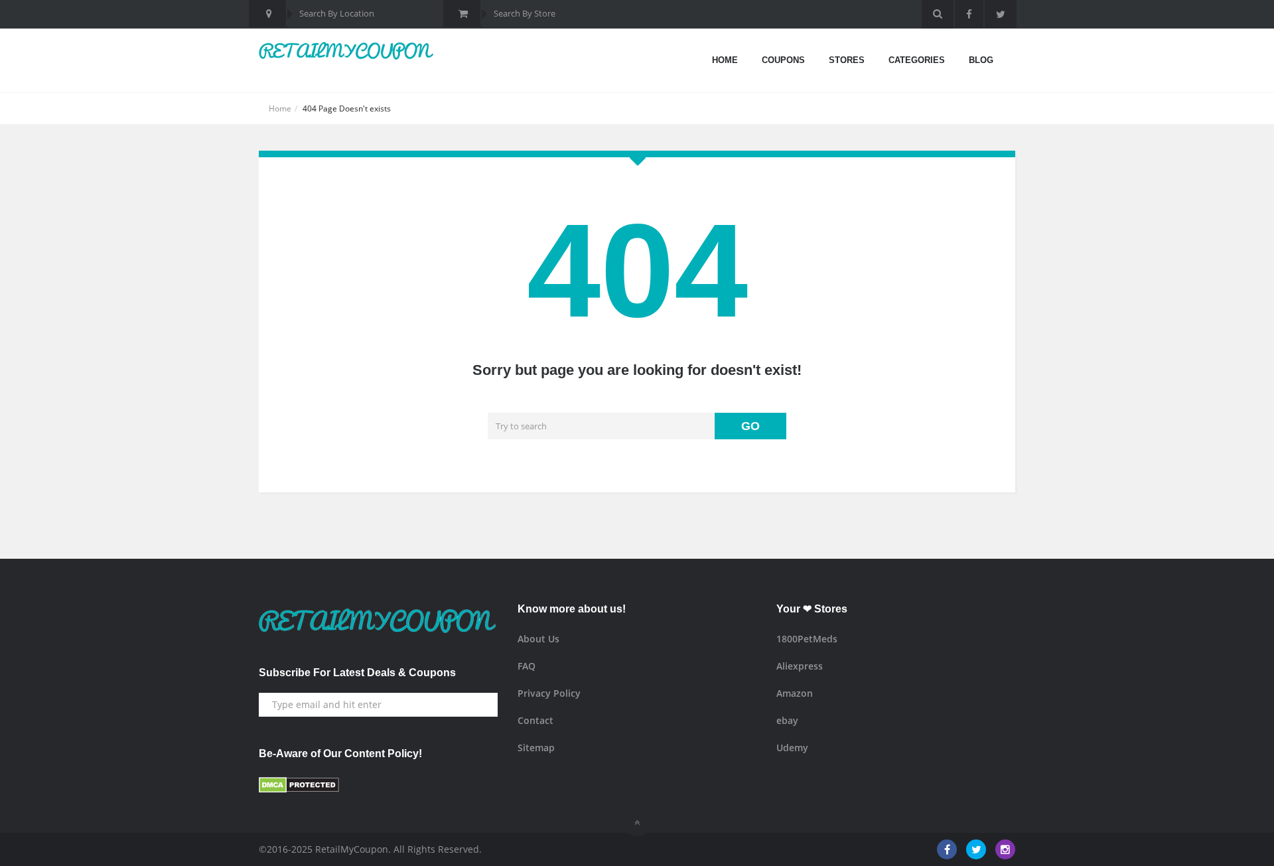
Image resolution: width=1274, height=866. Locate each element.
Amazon (794, 693)
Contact (535, 720)
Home (725, 60)
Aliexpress (799, 666)
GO (750, 426)
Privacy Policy (549, 693)
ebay (787, 720)
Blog (981, 60)
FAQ (526, 666)
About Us (538, 638)
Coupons (783, 60)
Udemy (792, 747)
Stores (847, 60)
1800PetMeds (806, 638)
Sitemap (536, 747)
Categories (916, 60)
